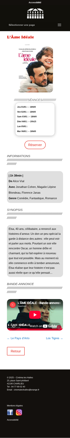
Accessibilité (35, 2)
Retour (16, 351)
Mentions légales (15, 405)
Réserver (35, 145)
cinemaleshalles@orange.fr (26, 390)
